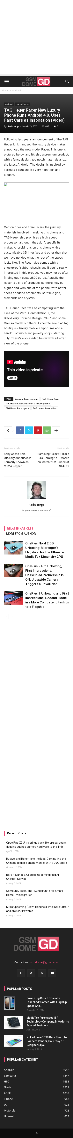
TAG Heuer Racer (50, 398)
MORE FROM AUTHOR (21, 533)
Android (16, 90)
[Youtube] (52, 973)
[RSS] (31, 973)
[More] (56, 430)
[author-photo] (36, 499)
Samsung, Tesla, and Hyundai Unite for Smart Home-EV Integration (34, 892)
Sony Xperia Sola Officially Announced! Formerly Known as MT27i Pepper (17, 460)
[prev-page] (6, 616)
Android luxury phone (26, 398)
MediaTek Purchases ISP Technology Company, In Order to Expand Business (47, 1021)
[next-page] (12, 616)
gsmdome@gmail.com (44, 962)
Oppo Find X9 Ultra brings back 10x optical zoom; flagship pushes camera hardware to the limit (36, 844)
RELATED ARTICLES (20, 528)
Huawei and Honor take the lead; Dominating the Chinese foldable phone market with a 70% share (36, 860)
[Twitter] (29, 430)
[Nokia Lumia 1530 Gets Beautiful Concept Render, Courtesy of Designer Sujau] (13, 1041)
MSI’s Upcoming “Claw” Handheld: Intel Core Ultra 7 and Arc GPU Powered (37, 908)
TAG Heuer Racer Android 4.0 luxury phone (28, 403)
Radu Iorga (13, 126)
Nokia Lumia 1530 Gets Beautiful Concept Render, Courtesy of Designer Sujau (47, 1041)
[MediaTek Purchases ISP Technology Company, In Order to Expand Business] (13, 1022)
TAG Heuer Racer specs (17, 408)
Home (5, 90)
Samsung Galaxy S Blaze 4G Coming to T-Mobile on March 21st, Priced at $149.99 (53, 460)
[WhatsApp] (47, 430)
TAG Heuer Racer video (44, 408)
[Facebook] (20, 430)
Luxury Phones (22, 104)
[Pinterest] (38, 430)
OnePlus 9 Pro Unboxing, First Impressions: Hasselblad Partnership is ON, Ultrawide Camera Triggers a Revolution (44, 575)
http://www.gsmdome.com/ (36, 510)
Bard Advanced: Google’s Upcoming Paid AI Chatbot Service (32, 876)
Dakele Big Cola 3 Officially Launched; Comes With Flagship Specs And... (46, 1002)
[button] (6, 81)
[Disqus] (36, 673)
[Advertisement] (36, 38)
